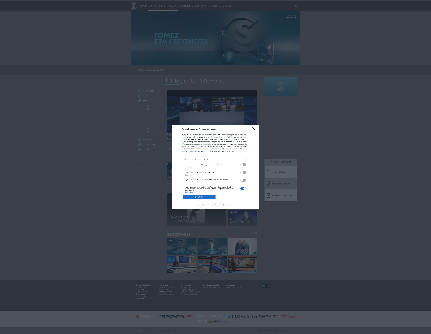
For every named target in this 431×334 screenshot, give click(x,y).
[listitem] (215, 160)
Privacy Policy (228, 205)
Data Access (215, 205)
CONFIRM (199, 197)
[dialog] (215, 167)
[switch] (243, 164)
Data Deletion (203, 205)
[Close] (254, 129)
